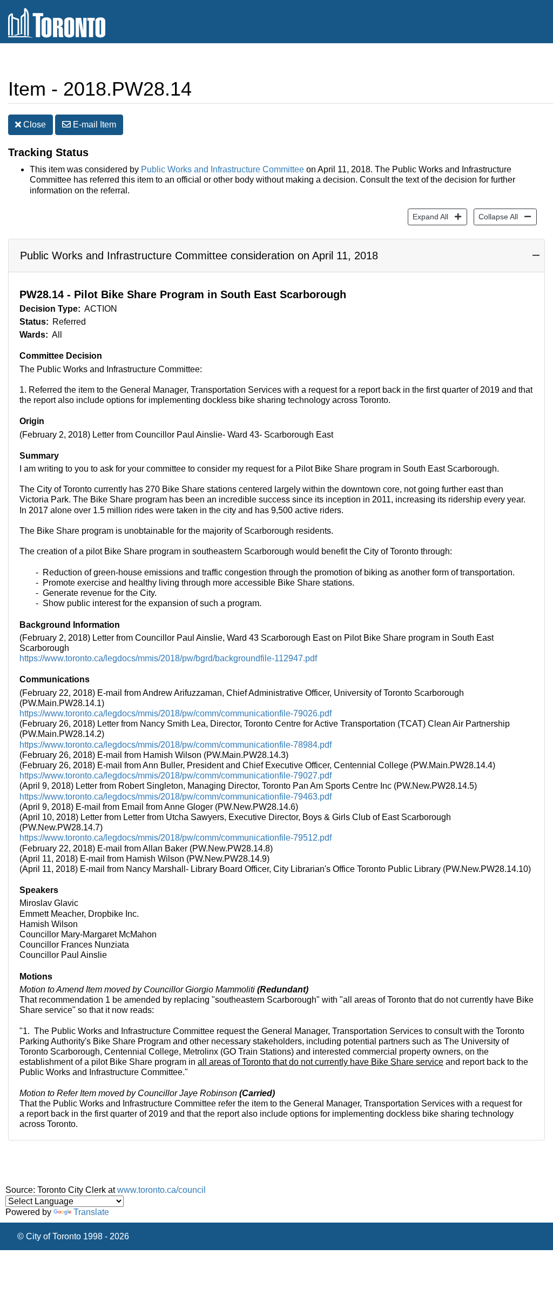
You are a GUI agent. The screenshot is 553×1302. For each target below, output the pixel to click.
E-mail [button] (93, 124)
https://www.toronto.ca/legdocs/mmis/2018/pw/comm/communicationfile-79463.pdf (175, 796)
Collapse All (496, 216)
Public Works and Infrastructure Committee (222, 169)
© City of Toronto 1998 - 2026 (73, 1236)
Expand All (428, 216)
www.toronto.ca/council (161, 1189)
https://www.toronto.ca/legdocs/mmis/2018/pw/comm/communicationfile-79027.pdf (175, 775)
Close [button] (33, 124)
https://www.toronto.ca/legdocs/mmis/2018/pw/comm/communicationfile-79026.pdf (175, 713)
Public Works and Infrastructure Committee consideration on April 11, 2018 (199, 255)
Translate (91, 1212)
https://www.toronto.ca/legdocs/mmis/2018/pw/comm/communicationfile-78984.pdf (175, 744)
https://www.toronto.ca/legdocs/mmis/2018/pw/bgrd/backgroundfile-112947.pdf (168, 658)
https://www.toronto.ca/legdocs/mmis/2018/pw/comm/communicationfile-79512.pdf (175, 837)
